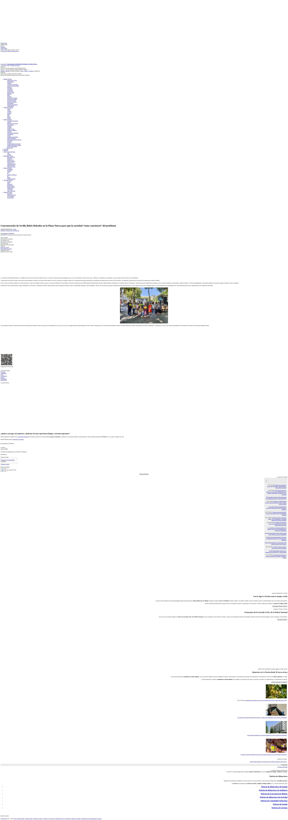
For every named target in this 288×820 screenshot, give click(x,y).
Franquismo (3, 378)
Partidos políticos (11, 178)
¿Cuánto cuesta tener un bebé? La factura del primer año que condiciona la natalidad (276, 514)
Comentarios (11, 233)
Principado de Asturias (12, 123)
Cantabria (9, 127)
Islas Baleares (10, 125)
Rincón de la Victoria (12, 98)
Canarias (9, 126)
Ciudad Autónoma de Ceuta (13, 143)
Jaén (8, 115)
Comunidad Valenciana (12, 133)
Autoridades (3, 373)
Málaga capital (10, 92)
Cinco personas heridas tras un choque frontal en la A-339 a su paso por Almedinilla (275, 534)
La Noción (3, 64)
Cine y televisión (11, 191)
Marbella (9, 94)
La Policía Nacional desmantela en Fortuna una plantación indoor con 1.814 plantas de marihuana (276, 539)
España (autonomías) (12, 146)
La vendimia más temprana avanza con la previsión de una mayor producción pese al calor (277, 524)
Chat (2, 65)
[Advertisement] (46, 11)
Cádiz (8, 110)
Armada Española (11, 164)
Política (5, 168)
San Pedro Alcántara (15, 71)
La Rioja (9, 142)
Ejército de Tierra (11, 166)
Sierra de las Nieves (12, 102)
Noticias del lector (11, 195)
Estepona (9, 87)
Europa (2, 377)
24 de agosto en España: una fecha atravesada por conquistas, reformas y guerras (276, 556)
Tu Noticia (30, 71)
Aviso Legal (51, 818)
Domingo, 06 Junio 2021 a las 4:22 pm (10, 230)
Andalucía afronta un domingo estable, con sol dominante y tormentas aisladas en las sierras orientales (277, 519)
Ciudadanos (10, 169)
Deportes (6, 150)
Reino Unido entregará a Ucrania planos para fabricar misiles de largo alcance (275, 543)
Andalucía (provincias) (12, 121)
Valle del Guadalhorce (12, 104)
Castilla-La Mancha (11, 130)
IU (7, 173)
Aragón (9, 122)
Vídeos (26, 71)
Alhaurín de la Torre (12, 80)
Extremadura (10, 134)
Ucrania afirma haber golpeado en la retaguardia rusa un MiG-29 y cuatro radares (275, 551)
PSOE (8, 177)
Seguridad (6, 156)
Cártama (9, 83)
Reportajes (9, 193)
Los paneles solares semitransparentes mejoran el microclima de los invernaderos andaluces (276, 508)
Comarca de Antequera (12, 84)
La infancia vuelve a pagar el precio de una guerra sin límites (279, 547)
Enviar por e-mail (5, 247)
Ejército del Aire (11, 165)
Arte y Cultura (7, 152)
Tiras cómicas (10, 197)
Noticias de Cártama (279, 808)
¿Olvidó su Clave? (5, 464)
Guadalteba (10, 90)
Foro (5, 65)
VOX (8, 172)
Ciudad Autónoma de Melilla (14, 145)
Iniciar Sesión (4, 48)
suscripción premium (23, 436)
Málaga (5, 79)
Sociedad (6, 180)
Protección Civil (11, 157)
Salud (8, 183)
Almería (9, 108)
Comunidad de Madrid (12, 137)
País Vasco (9, 141)
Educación (9, 184)
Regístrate (3, 47)
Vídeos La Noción (5, 71)
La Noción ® (4, 818)
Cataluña (9, 131)
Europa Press (4, 380)
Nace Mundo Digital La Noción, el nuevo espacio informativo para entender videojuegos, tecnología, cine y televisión (276, 492)
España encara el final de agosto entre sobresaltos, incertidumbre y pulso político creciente (276, 486)
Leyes (2, 374)
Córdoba (9, 111)
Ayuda (15, 818)
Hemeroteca (37, 71)
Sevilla (8, 118)
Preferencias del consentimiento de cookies (91, 818)
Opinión (6, 192)
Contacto (45, 818)
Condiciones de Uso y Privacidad (63, 818)
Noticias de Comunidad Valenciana (274, 801)
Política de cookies (76, 818)
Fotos (22, 71)
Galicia (9, 135)
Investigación (10, 185)
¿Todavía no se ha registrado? (8, 460)
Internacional (10, 147)
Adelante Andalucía (12, 174)
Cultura (9, 154)
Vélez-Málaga (10, 106)
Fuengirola (9, 88)
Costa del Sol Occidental (13, 86)
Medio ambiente (11, 187)
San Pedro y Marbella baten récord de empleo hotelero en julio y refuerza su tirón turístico (275, 503)
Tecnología (9, 189)
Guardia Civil (10, 162)
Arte (8, 153)
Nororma (9, 96)
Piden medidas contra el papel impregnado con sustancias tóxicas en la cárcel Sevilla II (276, 498)
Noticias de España (280, 804)
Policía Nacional (11, 161)
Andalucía (6, 107)
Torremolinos (10, 103)
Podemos (9, 170)
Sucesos (9, 181)
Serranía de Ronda (11, 100)
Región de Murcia (11, 138)
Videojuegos (10, 188)
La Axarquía (10, 91)
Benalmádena (10, 81)
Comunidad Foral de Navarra (14, 139)
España (5, 119)
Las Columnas (10, 196)
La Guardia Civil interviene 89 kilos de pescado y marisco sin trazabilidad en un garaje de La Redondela (276, 529)
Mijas (8, 95)
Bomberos (9, 158)
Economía (6, 149)
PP (8, 176)
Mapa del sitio (21, 818)
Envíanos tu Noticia (38, 818)
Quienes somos (28, 818)
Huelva (9, 114)
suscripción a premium (18, 439)
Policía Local (10, 160)
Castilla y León (10, 129)
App (8, 65)
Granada (9, 112)
